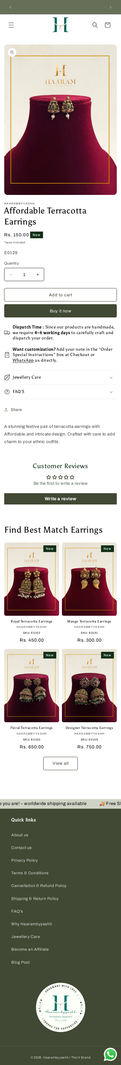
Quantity (11, 263)
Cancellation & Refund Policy (39, 886)
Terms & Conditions (30, 873)
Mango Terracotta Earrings (89, 621)
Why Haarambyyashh (31, 924)
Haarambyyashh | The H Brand (66, 1057)
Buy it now (60, 311)
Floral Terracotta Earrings (31, 728)
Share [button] (16, 410)
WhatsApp (23, 360)
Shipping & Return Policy (35, 899)
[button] (11, 25)
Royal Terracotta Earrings (32, 621)
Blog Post (20, 962)
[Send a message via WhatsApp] (110, 1054)
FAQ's (17, 911)
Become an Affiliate (30, 949)
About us (19, 835)
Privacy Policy (24, 860)
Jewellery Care (25, 937)
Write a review (60, 498)
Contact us (21, 848)
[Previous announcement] (10, 7)
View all (61, 763)
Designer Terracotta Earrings (89, 728)
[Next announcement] (110, 7)
